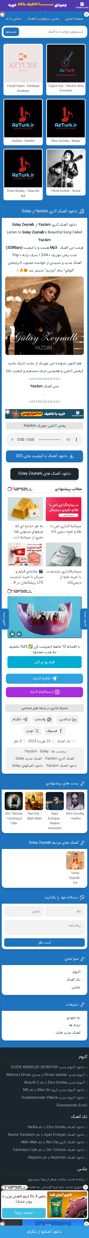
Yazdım (30, 751)
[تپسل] (7, 411)
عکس (76, 987)
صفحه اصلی (74, 19)
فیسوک (51, 731)
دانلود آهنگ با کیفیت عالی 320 (41, 456)
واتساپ (40, 719)
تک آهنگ (64, 741)
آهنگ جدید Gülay (29, 758)
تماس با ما (13, 19)
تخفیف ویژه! (24, 1213)
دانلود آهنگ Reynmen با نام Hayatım (56, 1157)
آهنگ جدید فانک (68, 1033)
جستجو (11, 32)
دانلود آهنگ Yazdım (61, 766)
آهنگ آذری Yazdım (59, 758)
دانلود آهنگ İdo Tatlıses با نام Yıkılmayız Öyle (49, 1150)
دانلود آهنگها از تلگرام (44, 1231)
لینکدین (65, 719)
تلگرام (17, 719)
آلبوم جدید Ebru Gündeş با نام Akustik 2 (54, 1082)
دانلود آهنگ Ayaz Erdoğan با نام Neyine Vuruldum (46, 1135)
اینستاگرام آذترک (42, 692)
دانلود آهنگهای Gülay (27, 766)
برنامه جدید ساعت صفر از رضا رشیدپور (56, 1179)
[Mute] (19, 634)
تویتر (30, 731)
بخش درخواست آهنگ (43, 19)
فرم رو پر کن (45, 662)
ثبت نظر (44, 942)
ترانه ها (74, 1025)
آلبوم (76, 972)
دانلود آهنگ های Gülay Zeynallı (44, 473)
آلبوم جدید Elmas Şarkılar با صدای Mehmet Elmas (45, 1075)
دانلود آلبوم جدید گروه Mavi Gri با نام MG (54, 1090)
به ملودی (73, 1017)
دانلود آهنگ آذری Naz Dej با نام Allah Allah (53, 1142)
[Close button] (85, 1187)
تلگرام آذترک (42, 678)
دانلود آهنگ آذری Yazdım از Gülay (49, 211)
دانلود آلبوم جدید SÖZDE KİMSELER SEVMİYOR (48, 1067)
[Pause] (12, 634)
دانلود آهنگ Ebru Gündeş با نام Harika (56, 1127)
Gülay (44, 751)
